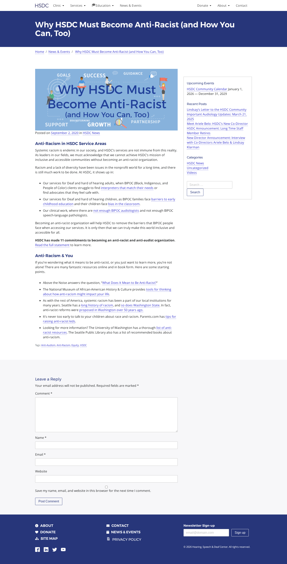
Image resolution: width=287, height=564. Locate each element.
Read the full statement (52, 245)
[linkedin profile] (46, 549)
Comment (43, 393)
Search (195, 192)
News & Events (131, 5)
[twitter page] (54, 549)
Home (39, 51)
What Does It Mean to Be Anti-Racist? (129, 283)
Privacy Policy (126, 539)
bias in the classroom (124, 204)
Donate (202, 5)
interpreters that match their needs (127, 188)
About (221, 5)
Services (76, 5)
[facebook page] (37, 549)
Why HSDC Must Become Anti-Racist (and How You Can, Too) (119, 51)
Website (41, 471)
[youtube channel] (63, 549)
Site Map (49, 538)
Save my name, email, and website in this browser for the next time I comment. (93, 490)
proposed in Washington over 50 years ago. (111, 310)
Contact (241, 5)
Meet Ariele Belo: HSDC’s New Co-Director (217, 123)
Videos (192, 172)
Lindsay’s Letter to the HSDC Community (216, 109)
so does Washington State (140, 305)
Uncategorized (197, 168)
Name (40, 437)
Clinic (57, 5)
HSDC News (91, 133)
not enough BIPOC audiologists (116, 210)
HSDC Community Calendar (207, 89)
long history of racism (97, 305)
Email (40, 454)
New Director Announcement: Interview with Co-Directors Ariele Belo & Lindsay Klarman (216, 142)
